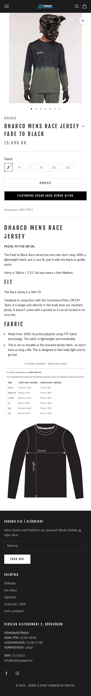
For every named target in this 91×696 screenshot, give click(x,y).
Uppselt (45, 183)
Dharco (10, 118)
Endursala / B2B (14, 604)
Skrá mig (17, 559)
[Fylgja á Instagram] (17, 673)
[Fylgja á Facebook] (6, 673)
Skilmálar (10, 583)
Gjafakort (10, 597)
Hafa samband (13, 611)
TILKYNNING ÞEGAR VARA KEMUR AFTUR (45, 195)
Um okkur (10, 590)
